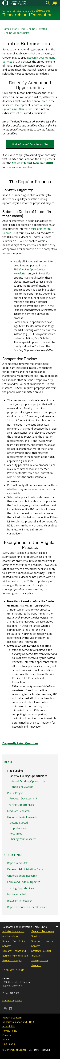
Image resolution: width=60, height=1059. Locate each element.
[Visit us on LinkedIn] (10, 1009)
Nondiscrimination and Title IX (18, 1022)
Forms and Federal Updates (23, 882)
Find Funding (27, 29)
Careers (6, 1035)
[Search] (48, 3)
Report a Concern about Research (27, 907)
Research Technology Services (42, 934)
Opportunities (18, 828)
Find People (8, 1044)
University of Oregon (16, 1050)
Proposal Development (23, 799)
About (5, 1039)
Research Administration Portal (25, 869)
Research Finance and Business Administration (15, 953)
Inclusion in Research (19, 901)
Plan (14, 29)
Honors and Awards (21, 787)
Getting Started (19, 823)
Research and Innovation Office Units (24, 927)
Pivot (42, 274)
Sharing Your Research (23, 839)
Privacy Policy (9, 1031)
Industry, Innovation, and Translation (13, 934)
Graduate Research (18, 811)
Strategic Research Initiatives (41, 953)
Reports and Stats (17, 863)
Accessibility (8, 1026)
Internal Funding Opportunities (28, 781)
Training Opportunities (20, 805)
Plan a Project (15, 793)
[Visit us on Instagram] (5, 1009)
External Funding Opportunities (25, 31)
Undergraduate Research (22, 817)
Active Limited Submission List (30, 144)
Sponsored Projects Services (42, 943)
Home (6, 29)
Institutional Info (17, 894)
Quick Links (13, 855)
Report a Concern (12, 1017)
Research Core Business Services (14, 943)
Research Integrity (12, 960)
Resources (16, 834)
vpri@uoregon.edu (12, 1000)
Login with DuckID (13, 970)
